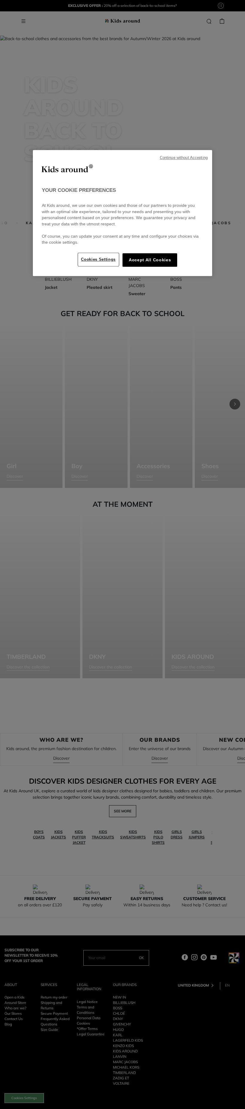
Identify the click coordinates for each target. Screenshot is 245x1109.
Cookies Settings (98, 259)
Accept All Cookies (150, 260)
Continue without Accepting (184, 158)
